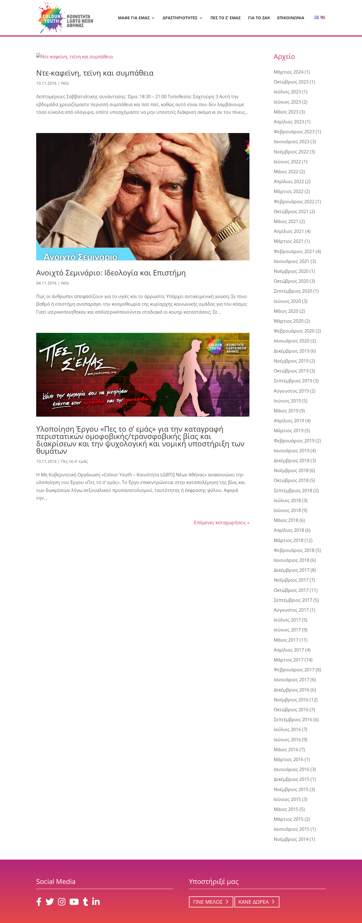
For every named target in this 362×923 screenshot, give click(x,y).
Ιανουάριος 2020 (291, 341)
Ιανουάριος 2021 (291, 261)
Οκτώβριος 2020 (291, 281)
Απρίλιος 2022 (289, 181)
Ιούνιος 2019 (287, 401)
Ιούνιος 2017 (287, 630)
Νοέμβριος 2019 (291, 361)
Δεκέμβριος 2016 (291, 690)
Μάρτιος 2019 (288, 430)
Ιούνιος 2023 (287, 102)
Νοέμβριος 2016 (291, 700)
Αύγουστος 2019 (291, 391)
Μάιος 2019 (286, 411)
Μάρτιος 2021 (288, 241)
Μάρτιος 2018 (288, 540)
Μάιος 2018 (286, 520)
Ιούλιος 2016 (287, 729)
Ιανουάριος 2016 (291, 769)
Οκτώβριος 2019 (291, 371)
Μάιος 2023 (286, 112)
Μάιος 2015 (286, 809)
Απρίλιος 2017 (289, 650)
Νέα (65, 83)
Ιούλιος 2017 (287, 620)
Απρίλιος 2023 (289, 122)
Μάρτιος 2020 (288, 321)
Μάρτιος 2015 (288, 819)
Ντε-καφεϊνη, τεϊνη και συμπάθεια (95, 73)
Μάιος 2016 (286, 749)
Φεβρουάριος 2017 (294, 670)
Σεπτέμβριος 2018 (293, 490)
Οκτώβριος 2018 (291, 480)
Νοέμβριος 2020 (291, 271)
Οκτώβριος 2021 (291, 211)
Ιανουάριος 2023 (291, 141)
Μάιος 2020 (286, 311)
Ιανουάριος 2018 (291, 560)
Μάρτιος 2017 (288, 660)
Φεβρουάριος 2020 (294, 331)
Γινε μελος (208, 901)
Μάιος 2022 (286, 171)
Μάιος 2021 (286, 221)
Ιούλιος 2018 (287, 500)
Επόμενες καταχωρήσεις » (221, 522)
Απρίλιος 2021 (289, 231)
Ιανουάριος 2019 (291, 450)
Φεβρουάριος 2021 (294, 251)
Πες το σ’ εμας (225, 18)
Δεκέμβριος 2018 (291, 460)
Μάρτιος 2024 (288, 72)
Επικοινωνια (290, 18)
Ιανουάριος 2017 (291, 679)
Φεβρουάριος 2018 (294, 550)
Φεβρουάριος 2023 (294, 132)
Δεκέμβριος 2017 (291, 570)
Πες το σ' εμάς (74, 461)
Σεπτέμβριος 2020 (293, 291)
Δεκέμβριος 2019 (291, 351)
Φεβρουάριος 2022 (294, 201)
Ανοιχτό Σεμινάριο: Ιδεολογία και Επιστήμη (111, 272)
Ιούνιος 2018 (287, 510)
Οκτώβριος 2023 (291, 82)
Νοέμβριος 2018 (291, 470)
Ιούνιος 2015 (287, 799)
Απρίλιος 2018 (289, 530)
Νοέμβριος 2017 (291, 580)
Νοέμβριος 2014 (291, 839)
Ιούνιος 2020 (287, 301)
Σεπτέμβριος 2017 (293, 600)
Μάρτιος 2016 (288, 759)
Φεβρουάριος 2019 (294, 441)
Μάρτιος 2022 (288, 191)
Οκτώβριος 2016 (291, 709)
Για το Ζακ (259, 18)
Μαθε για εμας (134, 18)
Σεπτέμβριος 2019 (293, 381)
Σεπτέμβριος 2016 (293, 719)
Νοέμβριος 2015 (291, 789)
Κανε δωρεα (253, 901)
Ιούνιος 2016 (287, 739)
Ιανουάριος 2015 (291, 829)
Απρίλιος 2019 (289, 420)
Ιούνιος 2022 (287, 162)
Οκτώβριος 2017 (291, 590)
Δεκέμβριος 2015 (291, 779)
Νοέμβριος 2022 (291, 152)
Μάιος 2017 (286, 640)
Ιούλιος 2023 (287, 92)
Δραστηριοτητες (180, 18)
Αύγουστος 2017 (291, 610)
